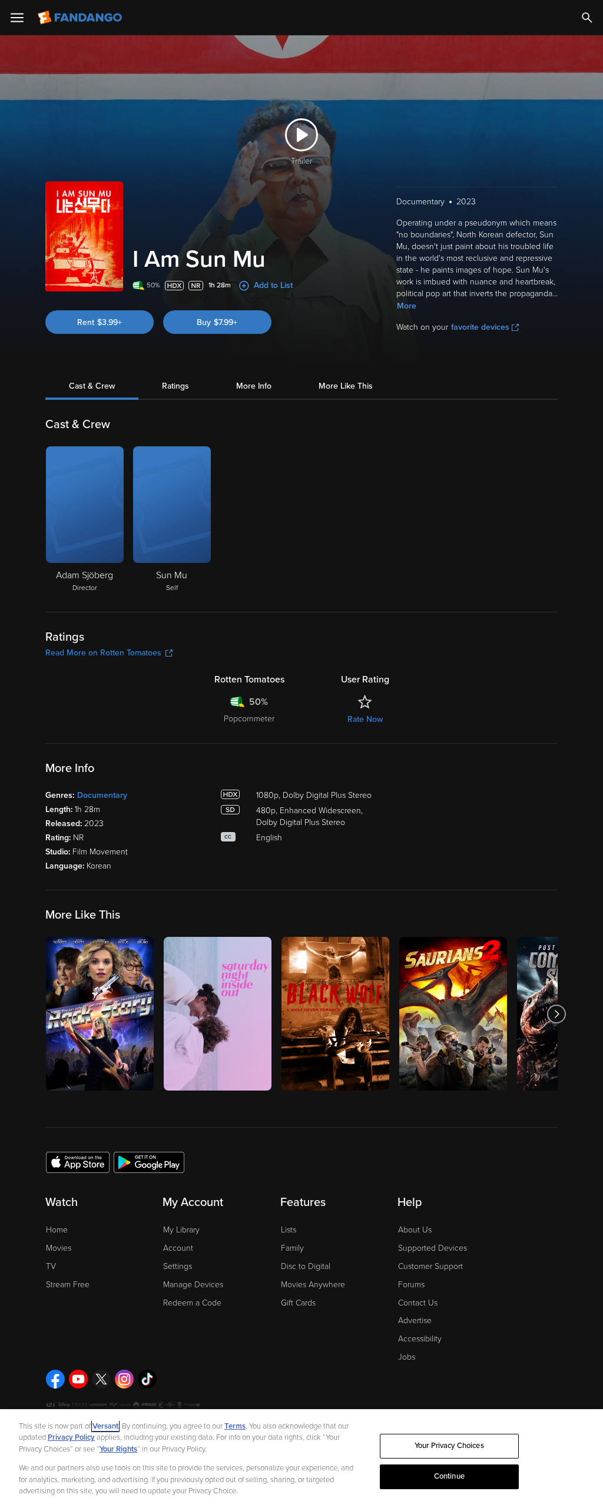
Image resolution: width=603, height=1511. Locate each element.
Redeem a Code (192, 1303)
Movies (58, 1248)
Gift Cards (298, 1303)
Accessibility (420, 1339)
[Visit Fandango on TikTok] (147, 1379)
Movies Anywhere (313, 1285)
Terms (235, 1426)
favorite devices (480, 327)
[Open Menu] (17, 17)
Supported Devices (432, 1248)
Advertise (415, 1321)
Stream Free (68, 1285)
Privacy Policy (71, 1437)
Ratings (175, 386)
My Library (181, 1230)
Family (292, 1248)
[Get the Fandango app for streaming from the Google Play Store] (149, 1161)
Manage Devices (193, 1285)
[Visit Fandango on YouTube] (78, 1379)
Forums (411, 1285)
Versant (105, 1426)
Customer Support (430, 1266)
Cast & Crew (92, 386)
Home (57, 1230)
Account (178, 1248)
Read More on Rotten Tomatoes (103, 653)
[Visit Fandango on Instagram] (124, 1379)
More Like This (346, 386)
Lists (288, 1230)
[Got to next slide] (556, 1013)
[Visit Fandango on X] (101, 1379)
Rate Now (365, 719)
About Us (415, 1230)
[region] (301, 1460)
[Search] (587, 17)
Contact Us (418, 1303)
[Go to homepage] (81, 17)
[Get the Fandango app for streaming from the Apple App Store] (77, 1161)
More (406, 306)
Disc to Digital (305, 1266)
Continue (449, 1476)
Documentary (102, 795)
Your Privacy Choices (449, 1445)
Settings (177, 1266)
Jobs (406, 1357)
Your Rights (118, 1449)
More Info (253, 386)
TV (51, 1266)
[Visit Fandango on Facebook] (55, 1379)
